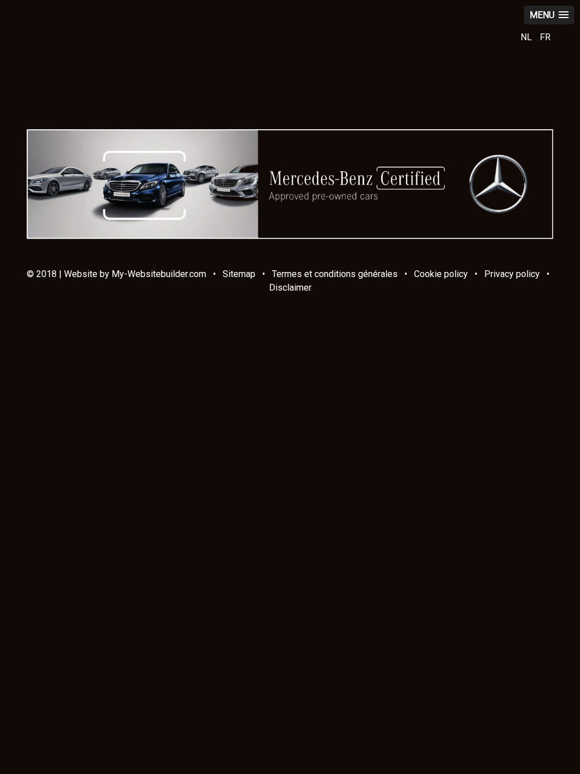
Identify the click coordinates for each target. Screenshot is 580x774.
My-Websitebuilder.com (159, 274)
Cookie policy (441, 274)
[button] (549, 15)
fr (545, 37)
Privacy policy (512, 274)
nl (526, 37)
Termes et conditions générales (335, 274)
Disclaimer (290, 287)
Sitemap (239, 274)
